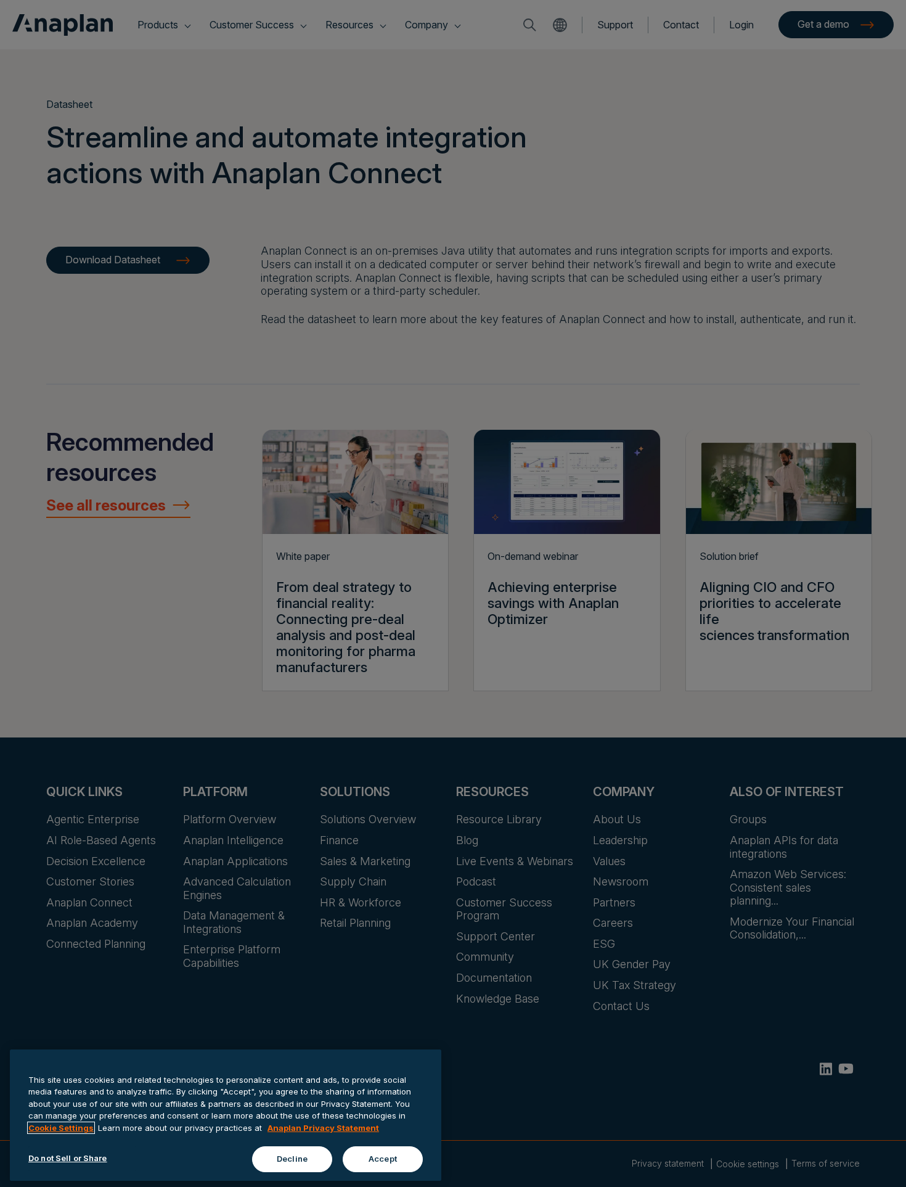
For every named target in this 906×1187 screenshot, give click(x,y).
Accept (383, 1159)
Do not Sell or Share (67, 1158)
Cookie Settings (61, 1128)
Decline (292, 1159)
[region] (225, 1115)
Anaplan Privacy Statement (323, 1128)
